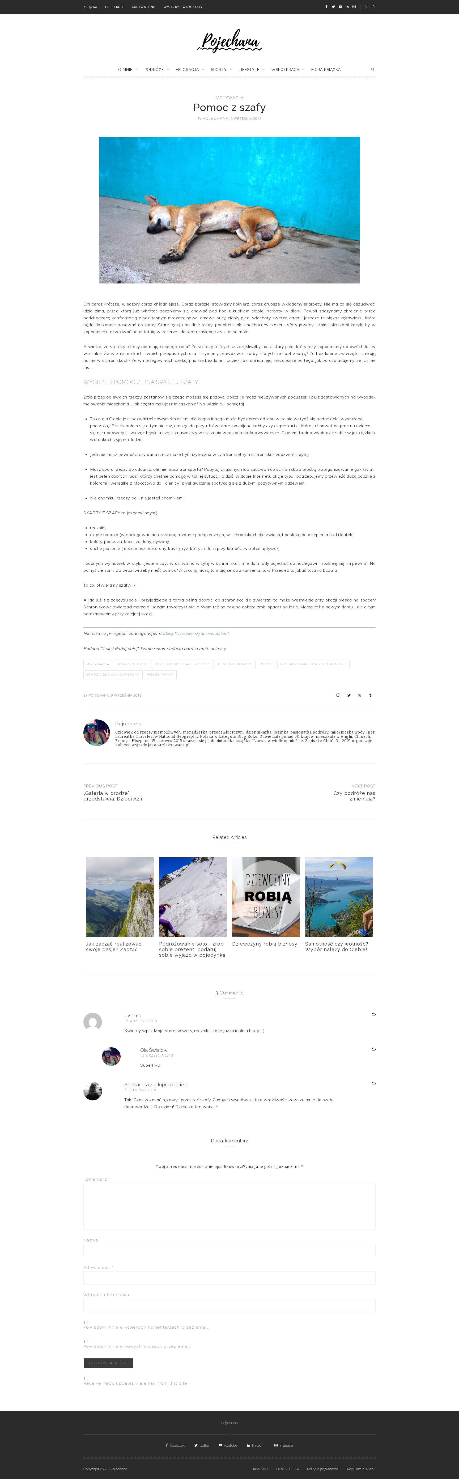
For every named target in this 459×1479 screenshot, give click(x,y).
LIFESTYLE (249, 69)
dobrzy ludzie (132, 664)
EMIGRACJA (187, 69)
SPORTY (219, 69)
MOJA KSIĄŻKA (326, 69)
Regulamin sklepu (361, 1469)
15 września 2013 (140, 1021)
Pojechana (229, 1423)
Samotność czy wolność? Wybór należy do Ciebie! (336, 946)
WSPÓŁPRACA (285, 69)
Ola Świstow (154, 1050)
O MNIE (125, 69)
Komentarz (97, 1179)
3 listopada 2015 (140, 1090)
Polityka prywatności (323, 1469)
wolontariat (160, 674)
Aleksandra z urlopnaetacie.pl (156, 1084)
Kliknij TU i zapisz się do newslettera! (195, 633)
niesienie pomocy (234, 664)
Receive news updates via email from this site (135, 1383)
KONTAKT (260, 1469)
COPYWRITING (144, 7)
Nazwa (92, 1240)
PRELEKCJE (114, 7)
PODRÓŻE (154, 69)
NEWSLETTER (287, 1469)
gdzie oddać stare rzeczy (182, 664)
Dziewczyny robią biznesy (265, 944)
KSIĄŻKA (90, 7)
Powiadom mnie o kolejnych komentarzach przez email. (146, 1327)
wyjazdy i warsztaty (183, 7)
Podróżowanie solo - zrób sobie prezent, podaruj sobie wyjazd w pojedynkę (192, 949)
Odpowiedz (367, 1015)
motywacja (230, 97)
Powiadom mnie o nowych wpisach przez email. (137, 1346)
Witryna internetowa (106, 1294)
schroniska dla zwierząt (113, 674)
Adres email (98, 1267)
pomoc (266, 664)
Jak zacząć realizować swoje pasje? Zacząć (114, 946)
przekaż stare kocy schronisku (313, 664)
